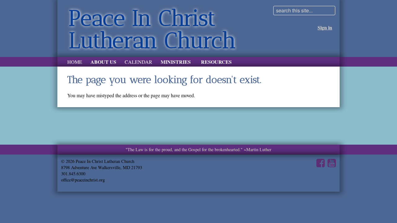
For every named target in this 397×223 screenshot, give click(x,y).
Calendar (138, 62)
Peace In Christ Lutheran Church (152, 29)
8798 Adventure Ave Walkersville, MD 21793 (101, 167)
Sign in (325, 27)
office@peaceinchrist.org (83, 180)
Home (74, 62)
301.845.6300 (73, 174)
